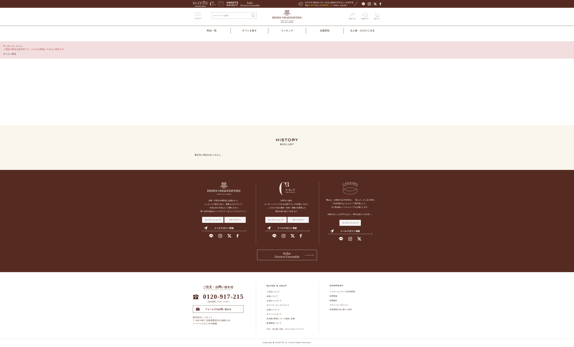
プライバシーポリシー (339, 305)
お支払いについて (274, 301)
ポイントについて (274, 314)
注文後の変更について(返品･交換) (281, 319)
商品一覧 (212, 30)
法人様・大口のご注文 (362, 30)
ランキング (287, 30)
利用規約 (333, 300)
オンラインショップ (213, 220)
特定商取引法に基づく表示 (341, 309)
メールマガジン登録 (224, 228)
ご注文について (273, 292)
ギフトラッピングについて (278, 305)
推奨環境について (274, 323)
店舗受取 (325, 30)
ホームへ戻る (9, 54)
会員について (272, 296)
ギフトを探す (249, 30)
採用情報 (333, 296)
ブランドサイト (235, 220)
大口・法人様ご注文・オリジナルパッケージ (285, 329)
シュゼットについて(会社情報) (342, 292)
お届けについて (273, 310)
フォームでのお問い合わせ (218, 308)
